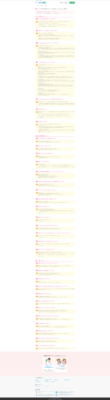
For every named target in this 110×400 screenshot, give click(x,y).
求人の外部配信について (39, 381)
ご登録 (73, 2)
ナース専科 (46, 386)
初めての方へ (37, 379)
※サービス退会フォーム (41, 221)
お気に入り (67, 2)
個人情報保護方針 (67, 379)
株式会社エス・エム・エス (47, 391)
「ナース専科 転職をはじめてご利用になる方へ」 (46, 26)
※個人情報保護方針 (40, 117)
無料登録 (46, 380)
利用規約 (56, 379)
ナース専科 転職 (39, 391)
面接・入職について (56, 13)
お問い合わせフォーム (58, 348)
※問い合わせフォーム (41, 237)
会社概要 (37, 380)
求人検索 (61, 2)
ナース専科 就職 (38, 386)
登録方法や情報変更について (48, 13)
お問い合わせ (56, 380)
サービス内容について (39, 13)
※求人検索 (39, 213)
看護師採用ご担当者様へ (48, 379)
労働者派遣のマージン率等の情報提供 (50, 381)
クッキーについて (67, 380)
